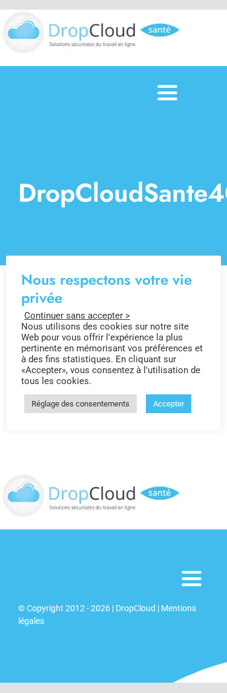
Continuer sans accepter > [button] (77, 315)
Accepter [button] (168, 403)
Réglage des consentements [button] (80, 403)
